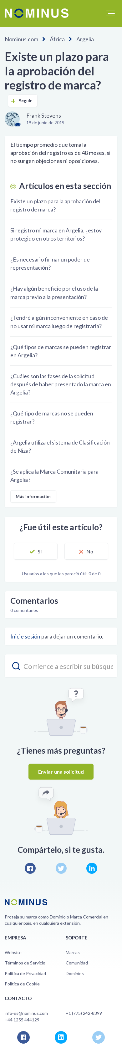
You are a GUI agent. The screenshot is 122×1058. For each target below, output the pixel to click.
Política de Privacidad (25, 973)
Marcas (73, 952)
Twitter (61, 868)
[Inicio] (37, 13)
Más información (33, 496)
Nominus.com (21, 39)
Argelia (85, 39)
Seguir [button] (25, 100)
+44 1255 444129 (22, 1019)
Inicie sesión (25, 636)
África (57, 39)
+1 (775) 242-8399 (84, 1013)
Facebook (30, 868)
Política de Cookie (22, 983)
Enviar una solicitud (61, 772)
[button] (110, 13)
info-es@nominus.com (26, 1013)
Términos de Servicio (25, 962)
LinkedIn (91, 868)
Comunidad (77, 962)
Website (13, 952)
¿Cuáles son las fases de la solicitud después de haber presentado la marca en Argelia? (60, 384)
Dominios (75, 973)
